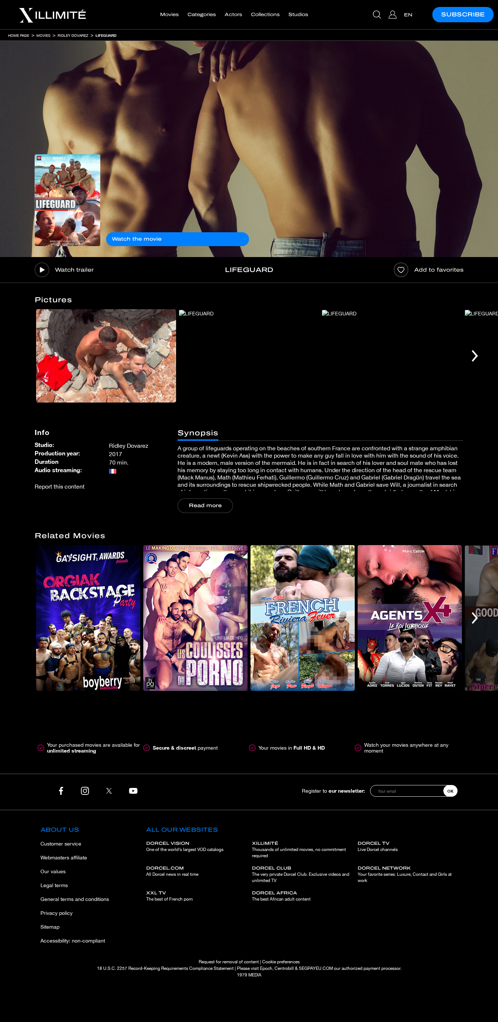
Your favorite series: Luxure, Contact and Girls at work (405, 874)
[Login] (393, 14)
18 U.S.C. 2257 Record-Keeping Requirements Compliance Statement (165, 968)
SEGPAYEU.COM (316, 968)
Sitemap (49, 927)
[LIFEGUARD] (67, 200)
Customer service (60, 844)
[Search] (378, 14)
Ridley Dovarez (73, 35)
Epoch (266, 968)
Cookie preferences (281, 961)
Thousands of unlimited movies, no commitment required (299, 849)
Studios (298, 14)
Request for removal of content (229, 961)
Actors (233, 14)
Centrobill (284, 968)
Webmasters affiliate (63, 857)
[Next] (475, 356)
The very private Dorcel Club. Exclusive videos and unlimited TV (300, 874)
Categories (201, 14)
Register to (333, 791)
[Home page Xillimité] (52, 14)
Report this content (60, 486)
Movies (169, 14)
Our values (53, 871)
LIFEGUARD (106, 35)
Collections (265, 14)
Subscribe (463, 14)
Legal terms (54, 885)
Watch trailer (74, 270)
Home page (18, 35)
